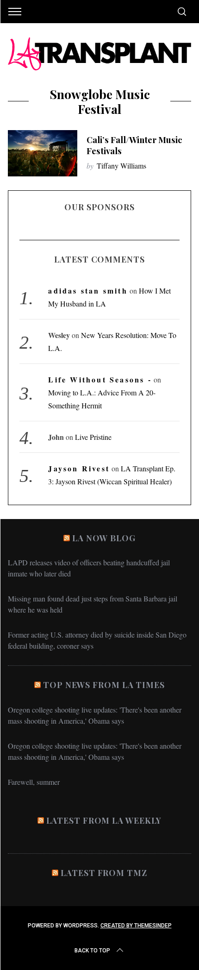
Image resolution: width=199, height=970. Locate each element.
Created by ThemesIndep (136, 925)
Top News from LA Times (104, 684)
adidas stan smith (87, 290)
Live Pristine (93, 437)
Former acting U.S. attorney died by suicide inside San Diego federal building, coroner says (97, 640)
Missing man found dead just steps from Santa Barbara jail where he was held (92, 604)
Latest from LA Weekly (104, 820)
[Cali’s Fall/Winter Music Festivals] (42, 153)
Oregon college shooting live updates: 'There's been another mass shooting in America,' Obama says (94, 715)
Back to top (92, 950)
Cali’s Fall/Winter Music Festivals (134, 145)
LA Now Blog (104, 538)
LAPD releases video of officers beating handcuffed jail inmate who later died (89, 567)
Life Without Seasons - (99, 379)
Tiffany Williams (121, 165)
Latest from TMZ (104, 872)
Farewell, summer (34, 782)
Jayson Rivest (79, 468)
